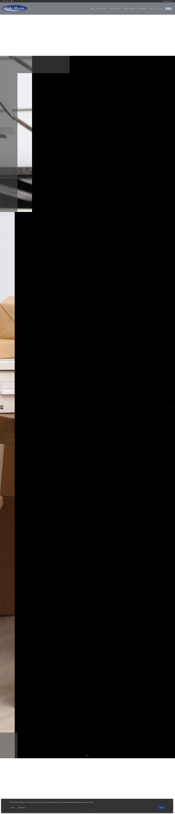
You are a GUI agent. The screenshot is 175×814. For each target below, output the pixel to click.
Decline (12, 807)
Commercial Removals (52, 420)
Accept (161, 807)
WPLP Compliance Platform (89, 810)
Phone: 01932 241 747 (167, 1)
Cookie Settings (21, 807)
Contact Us (63, 420)
